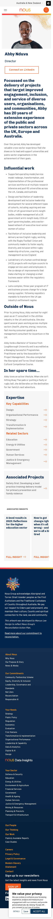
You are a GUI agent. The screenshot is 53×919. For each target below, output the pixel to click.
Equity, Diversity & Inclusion (18, 681)
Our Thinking (11, 830)
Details (16, 911)
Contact (9, 871)
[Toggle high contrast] (48, 3)
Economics (10, 725)
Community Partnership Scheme (19, 677)
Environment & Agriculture (17, 785)
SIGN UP (13, 887)
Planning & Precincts (14, 811)
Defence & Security (14, 774)
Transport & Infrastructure (17, 815)
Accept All (39, 911)
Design (10, 409)
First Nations (11, 732)
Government (13, 449)
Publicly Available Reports (17, 838)
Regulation (10, 721)
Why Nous (9, 658)
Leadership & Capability (16, 743)
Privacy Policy (12, 854)
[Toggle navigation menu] (5, 10)
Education (11, 439)
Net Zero (9, 692)
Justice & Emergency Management (18, 461)
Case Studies (11, 842)
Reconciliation (11, 696)
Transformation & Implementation (16, 427)
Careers (9, 849)
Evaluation (10, 728)
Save (26, 911)
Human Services (15, 454)
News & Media (11, 666)
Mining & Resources (14, 807)
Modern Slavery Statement (13, 865)
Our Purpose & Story (14, 662)
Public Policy (11, 717)
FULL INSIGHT (14, 557)
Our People (10, 825)
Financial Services (13, 789)
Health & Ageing (12, 796)
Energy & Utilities (15, 444)
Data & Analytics (12, 747)
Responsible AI (12, 699)
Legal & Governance (15, 858)
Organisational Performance (22, 415)
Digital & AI (10, 751)
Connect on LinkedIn (22, 70)
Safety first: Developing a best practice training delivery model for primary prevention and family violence (23, 488)
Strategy (11, 420)
